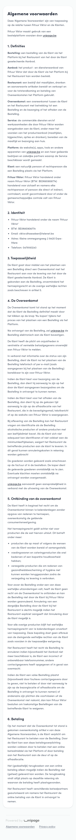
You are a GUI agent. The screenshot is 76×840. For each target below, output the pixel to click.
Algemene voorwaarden (20, 826)
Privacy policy (47, 826)
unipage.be (49, 35)
